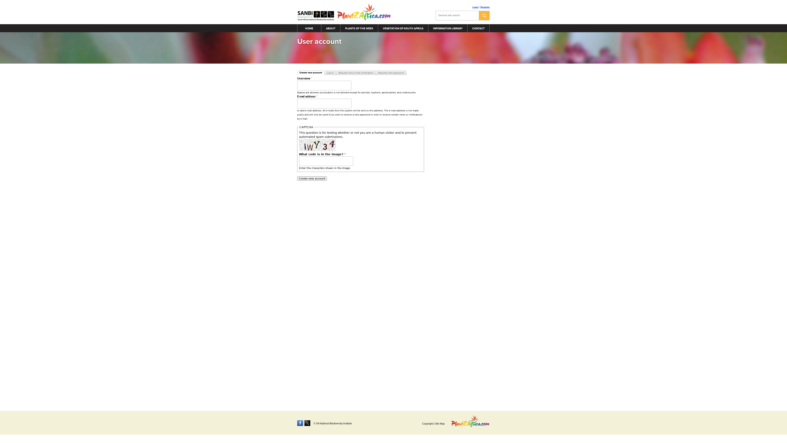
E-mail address (307, 96)
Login (475, 7)
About (330, 28)
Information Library (448, 28)
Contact (478, 28)
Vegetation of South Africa (403, 28)
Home (309, 28)
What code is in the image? (322, 154)
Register (485, 7)
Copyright (427, 423)
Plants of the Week (359, 28)
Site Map (440, 423)
